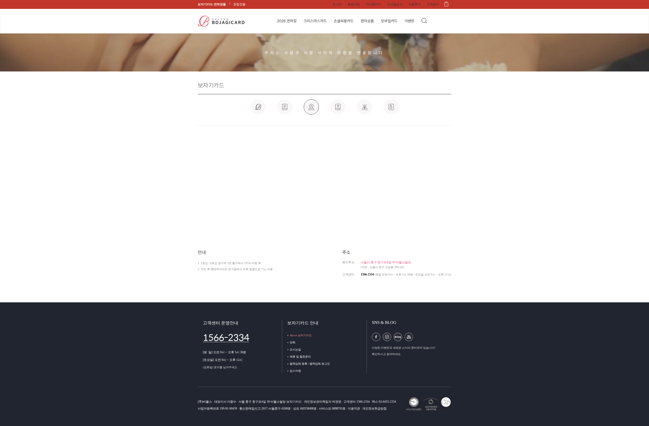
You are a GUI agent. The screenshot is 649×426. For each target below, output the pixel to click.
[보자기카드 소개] (258, 109)
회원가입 (354, 4)
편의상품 (367, 21)
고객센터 (433, 4)
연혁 (292, 342)
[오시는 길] (311, 109)
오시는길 (295, 349)
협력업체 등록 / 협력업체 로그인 (310, 363)
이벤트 (409, 21)
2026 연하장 (287, 21)
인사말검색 (394, 4)
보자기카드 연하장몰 (212, 4)
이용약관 (354, 408)
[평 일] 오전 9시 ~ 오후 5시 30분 (224, 352)
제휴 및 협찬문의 (300, 356)
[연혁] (284, 109)
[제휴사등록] (364, 109)
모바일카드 (389, 21)
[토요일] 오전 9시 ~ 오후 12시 (222, 360)
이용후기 (414, 4)
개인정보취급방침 (374, 408)
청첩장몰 (239, 4)
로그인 (336, 4)
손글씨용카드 (344, 21)
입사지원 (295, 370)
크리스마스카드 (315, 21)
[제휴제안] (338, 109)
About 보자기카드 (301, 335)
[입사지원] (391, 109)
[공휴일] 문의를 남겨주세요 (220, 367)
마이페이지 (373, 4)
